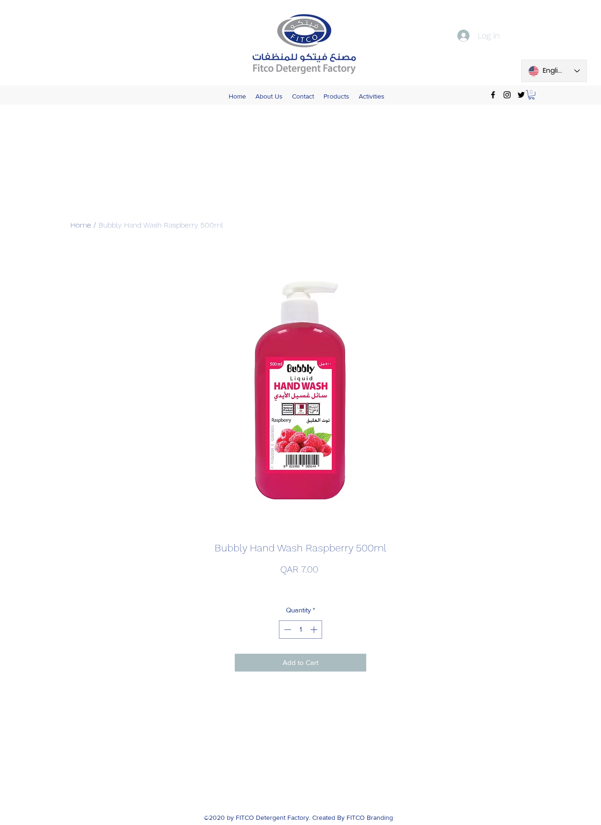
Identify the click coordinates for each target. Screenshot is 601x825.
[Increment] (314, 629)
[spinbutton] (300, 629)
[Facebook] (493, 94)
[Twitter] (521, 94)
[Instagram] (507, 94)
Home (80, 225)
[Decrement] (286, 629)
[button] (531, 94)
